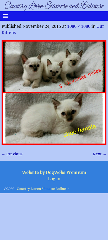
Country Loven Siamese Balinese (43, 189)
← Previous (12, 154)
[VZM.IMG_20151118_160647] (54, 92)
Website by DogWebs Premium (54, 172)
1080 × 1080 (78, 26)
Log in (54, 178)
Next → (99, 154)
